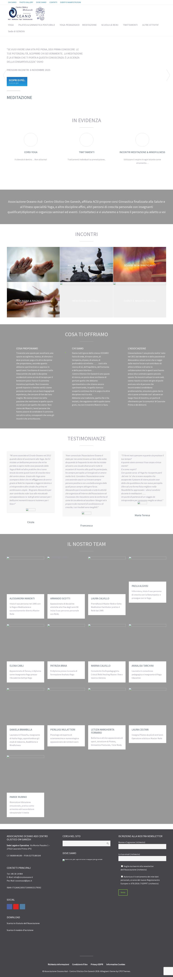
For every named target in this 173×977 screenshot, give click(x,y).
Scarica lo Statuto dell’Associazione (23, 923)
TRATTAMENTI (130, 24)
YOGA (11, 24)
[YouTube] (16, 906)
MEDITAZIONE (89, 24)
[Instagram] (22, 906)
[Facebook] (9, 906)
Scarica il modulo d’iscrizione (20, 930)
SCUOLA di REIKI (109, 24)
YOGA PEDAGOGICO (69, 24)
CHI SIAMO (78, 348)
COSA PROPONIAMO (27, 348)
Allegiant (104, 971)
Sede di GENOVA (16, 31)
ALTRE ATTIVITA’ (150, 24)
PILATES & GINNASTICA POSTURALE (36, 24)
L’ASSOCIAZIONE (137, 348)
